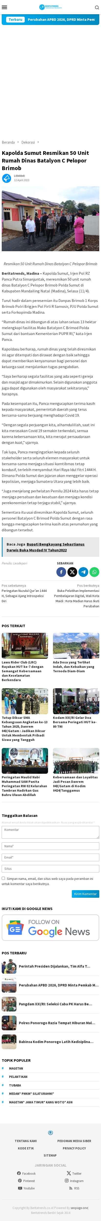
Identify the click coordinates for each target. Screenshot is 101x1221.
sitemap (50, 1155)
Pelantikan (18, 1077)
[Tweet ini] (72, 572)
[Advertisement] (50, 77)
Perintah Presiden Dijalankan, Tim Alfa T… (54, 966)
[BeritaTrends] (51, 6)
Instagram (77, 1181)
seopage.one (79, 1208)
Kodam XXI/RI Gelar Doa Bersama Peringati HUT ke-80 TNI (75, 722)
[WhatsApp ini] (94, 572)
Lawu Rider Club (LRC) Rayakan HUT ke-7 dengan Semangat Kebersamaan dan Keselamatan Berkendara (22, 671)
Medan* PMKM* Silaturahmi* (31, 1094)
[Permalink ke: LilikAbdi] (7, 177)
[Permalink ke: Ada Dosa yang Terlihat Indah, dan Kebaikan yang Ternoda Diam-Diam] (76, 646)
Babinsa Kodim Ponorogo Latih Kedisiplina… (56, 1042)
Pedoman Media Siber (74, 1141)
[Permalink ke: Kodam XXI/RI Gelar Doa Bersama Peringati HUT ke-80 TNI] (76, 701)
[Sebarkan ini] (61, 572)
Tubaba (15, 1085)
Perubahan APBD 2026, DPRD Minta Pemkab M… (59, 985)
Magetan (16, 1068)
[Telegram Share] (83, 572)
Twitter (76, 1173)
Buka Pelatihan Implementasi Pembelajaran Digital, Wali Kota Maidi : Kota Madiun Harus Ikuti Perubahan (76, 595)
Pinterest (29, 1181)
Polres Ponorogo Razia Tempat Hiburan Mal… (57, 1023)
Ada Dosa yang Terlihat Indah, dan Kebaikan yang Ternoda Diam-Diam (73, 666)
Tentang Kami (26, 1141)
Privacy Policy (74, 1148)
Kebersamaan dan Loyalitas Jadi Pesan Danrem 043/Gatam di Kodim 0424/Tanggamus (75, 784)
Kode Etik (26, 1148)
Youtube (29, 1188)
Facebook (29, 1173)
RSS (76, 1188)
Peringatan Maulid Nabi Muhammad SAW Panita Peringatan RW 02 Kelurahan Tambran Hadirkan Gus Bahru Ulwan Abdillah (24, 786)
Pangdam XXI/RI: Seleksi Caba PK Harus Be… (55, 1004)
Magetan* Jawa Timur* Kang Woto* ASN (41, 1102)
